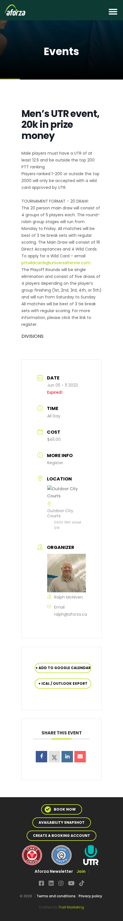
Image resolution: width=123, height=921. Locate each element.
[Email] (80, 756)
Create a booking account (61, 835)
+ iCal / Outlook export (63, 683)
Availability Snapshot (62, 822)
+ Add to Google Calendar (63, 667)
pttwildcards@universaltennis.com (55, 263)
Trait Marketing (71, 907)
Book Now (65, 809)
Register (55, 463)
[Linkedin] (67, 756)
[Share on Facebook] (41, 756)
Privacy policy (90, 896)
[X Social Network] (54, 756)
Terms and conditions (56, 896)
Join (81, 871)
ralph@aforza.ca (70, 614)
